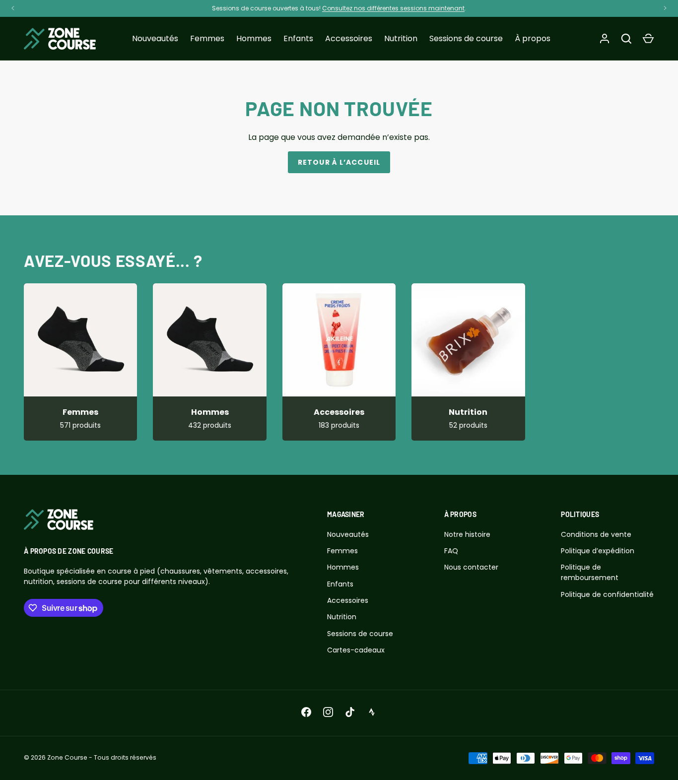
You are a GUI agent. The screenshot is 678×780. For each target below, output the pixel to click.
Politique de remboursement (589, 572)
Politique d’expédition (597, 551)
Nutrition (400, 38)
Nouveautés (155, 38)
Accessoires (348, 38)
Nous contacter (471, 567)
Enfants (298, 38)
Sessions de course (466, 38)
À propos (532, 38)
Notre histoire (467, 534)
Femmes (207, 38)
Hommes (253, 38)
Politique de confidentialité (607, 594)
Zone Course (67, 757)
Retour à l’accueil (339, 162)
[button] (648, 39)
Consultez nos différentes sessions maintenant (393, 8)
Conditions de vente (596, 534)
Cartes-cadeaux (356, 650)
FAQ (451, 551)
